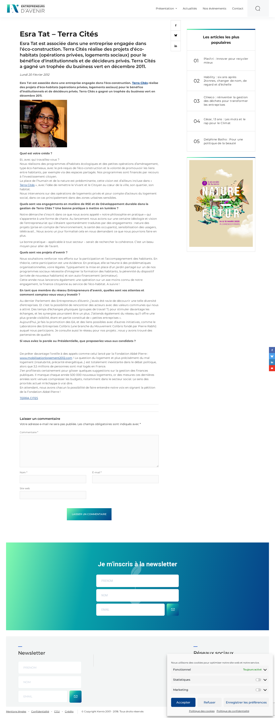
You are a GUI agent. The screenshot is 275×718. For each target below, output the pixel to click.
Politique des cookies (202, 711)
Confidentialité (40, 711)
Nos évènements (214, 8)
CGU (57, 711)
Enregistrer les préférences (246, 702)
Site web (25, 488)
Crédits (69, 711)
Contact (237, 8)
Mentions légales (16, 711)
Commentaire (29, 432)
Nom (23, 472)
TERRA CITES (29, 398)
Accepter (183, 702)
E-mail (97, 472)
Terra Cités (140, 83)
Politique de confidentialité (233, 711)
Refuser (209, 702)
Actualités (190, 8)
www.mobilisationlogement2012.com (46, 358)
